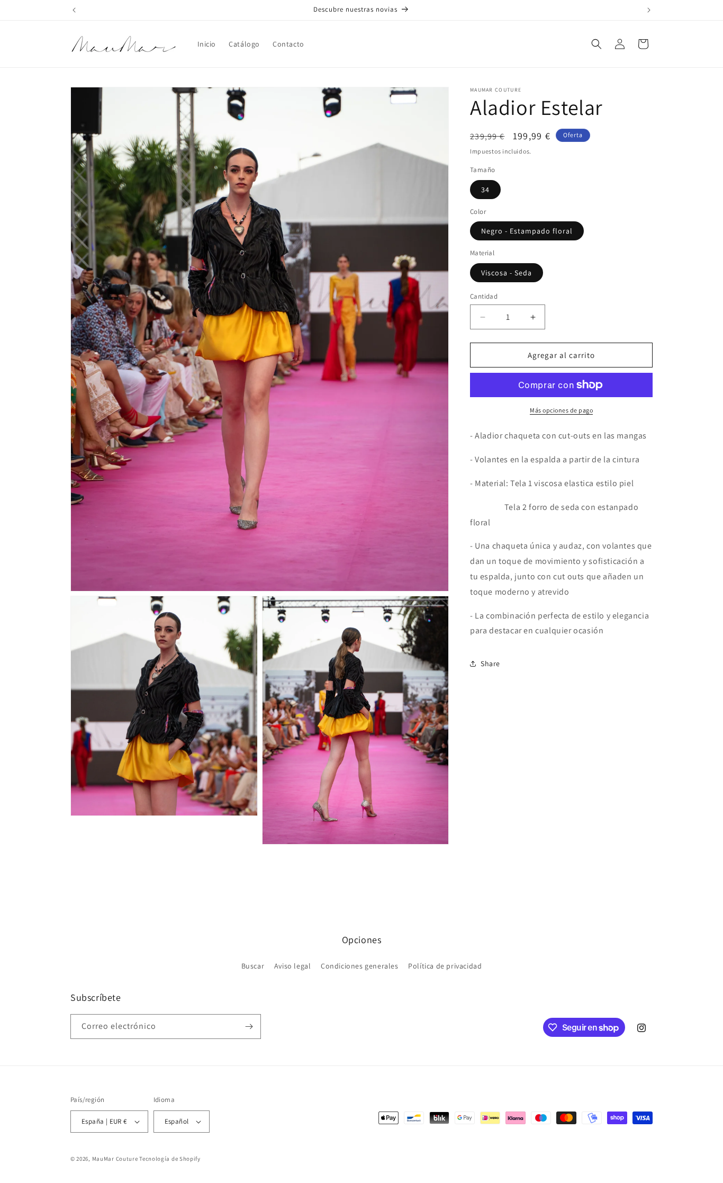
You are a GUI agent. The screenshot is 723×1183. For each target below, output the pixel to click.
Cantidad (484, 296)
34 (485, 189)
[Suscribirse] (248, 1026)
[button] (596, 44)
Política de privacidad (445, 966)
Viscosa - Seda (506, 272)
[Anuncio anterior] (74, 10)
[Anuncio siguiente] (649, 10)
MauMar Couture (115, 1158)
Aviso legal (292, 966)
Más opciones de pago (561, 410)
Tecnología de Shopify (170, 1158)
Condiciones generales (360, 966)
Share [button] (490, 663)
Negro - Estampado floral (527, 231)
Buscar (253, 966)
